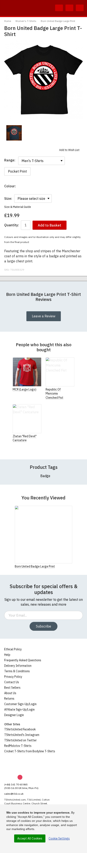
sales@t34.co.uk (13, 793)
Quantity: (11, 225)
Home (7, 21)
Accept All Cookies (29, 838)
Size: (8, 198)
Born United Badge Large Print (58, 21)
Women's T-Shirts (25, 21)
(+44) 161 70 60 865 (16, 784)
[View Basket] (69, 8)
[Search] (59, 8)
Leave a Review (43, 316)
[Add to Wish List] (71, 566)
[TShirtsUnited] (20, 764)
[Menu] (80, 8)
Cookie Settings (59, 838)
